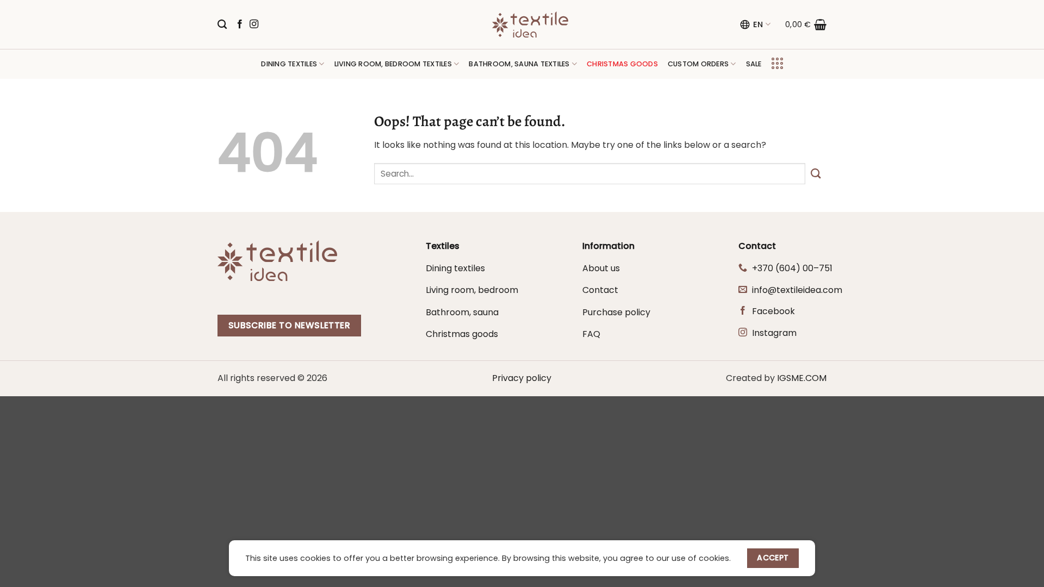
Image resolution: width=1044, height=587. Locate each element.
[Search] (222, 25)
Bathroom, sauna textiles (519, 63)
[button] (805, 24)
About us (601, 268)
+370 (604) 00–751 (792, 268)
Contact (600, 290)
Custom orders (698, 63)
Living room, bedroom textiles (393, 63)
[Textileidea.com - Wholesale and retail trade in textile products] (530, 24)
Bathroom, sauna (462, 312)
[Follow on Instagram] (254, 24)
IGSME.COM (801, 378)
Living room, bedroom (472, 290)
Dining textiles (289, 63)
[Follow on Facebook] (239, 24)
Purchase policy (616, 312)
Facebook (773, 311)
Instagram (774, 333)
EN (758, 24)
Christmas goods (462, 334)
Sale (754, 63)
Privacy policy (521, 378)
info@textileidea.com (797, 290)
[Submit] (815, 173)
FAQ (591, 334)
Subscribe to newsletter (289, 325)
